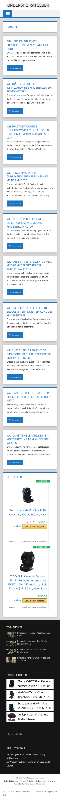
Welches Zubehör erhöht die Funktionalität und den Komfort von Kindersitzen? (29, 354)
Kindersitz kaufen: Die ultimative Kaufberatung (31, 651)
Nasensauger (30, 783)
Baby (6, 781)
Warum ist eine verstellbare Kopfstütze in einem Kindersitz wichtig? (28, 439)
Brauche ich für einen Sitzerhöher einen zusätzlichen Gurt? (28, 45)
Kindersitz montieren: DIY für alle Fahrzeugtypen (32, 642)
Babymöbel (24, 781)
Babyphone (50, 781)
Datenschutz (40, 791)
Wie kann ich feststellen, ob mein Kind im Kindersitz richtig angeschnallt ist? (29, 265)
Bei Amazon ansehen (34, 526)
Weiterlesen (14, 68)
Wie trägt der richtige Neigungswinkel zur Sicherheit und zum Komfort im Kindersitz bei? (28, 132)
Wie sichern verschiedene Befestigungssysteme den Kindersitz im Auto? (24, 223)
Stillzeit (31, 781)
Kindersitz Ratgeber (27, 5)
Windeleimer (41, 783)
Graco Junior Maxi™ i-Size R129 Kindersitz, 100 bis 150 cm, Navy (34, 708)
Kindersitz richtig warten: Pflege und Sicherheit (33, 659)
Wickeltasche (19, 783)
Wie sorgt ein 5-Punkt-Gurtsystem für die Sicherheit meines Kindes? (27, 176)
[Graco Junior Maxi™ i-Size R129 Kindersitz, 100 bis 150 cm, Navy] (27, 506)
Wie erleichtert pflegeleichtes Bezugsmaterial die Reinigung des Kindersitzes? (30, 312)
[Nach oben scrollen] (55, 797)
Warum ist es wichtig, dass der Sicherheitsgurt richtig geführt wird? (29, 397)
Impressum (52, 791)
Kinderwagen (40, 781)
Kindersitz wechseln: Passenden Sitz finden (33, 634)
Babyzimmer (13, 781)
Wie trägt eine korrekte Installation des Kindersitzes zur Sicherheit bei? (30, 87)
